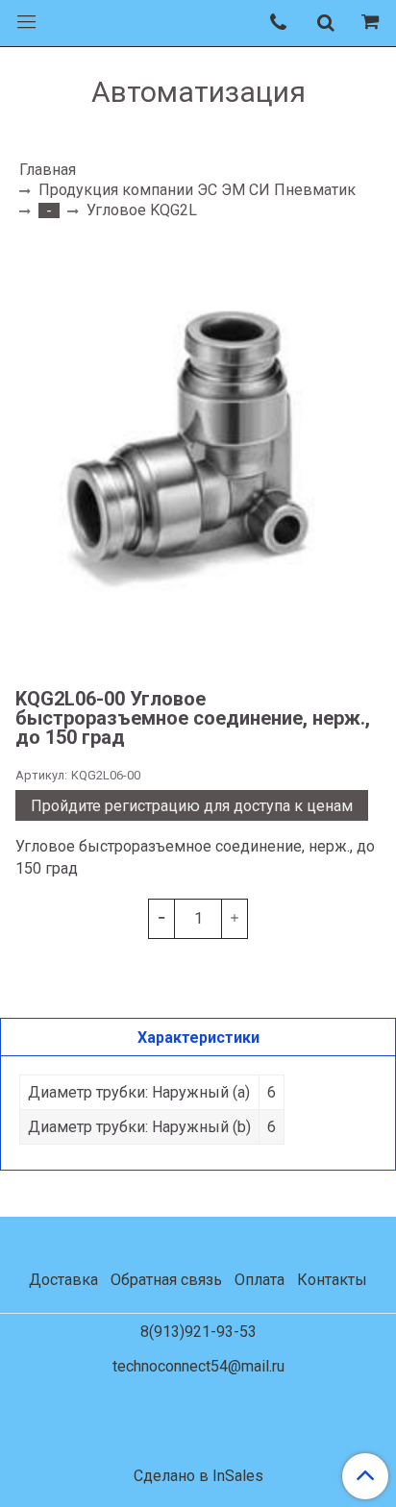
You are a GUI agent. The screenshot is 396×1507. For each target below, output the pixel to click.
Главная (47, 170)
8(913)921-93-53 (198, 1331)
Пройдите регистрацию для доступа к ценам (192, 806)
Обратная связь (166, 1280)
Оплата (260, 1280)
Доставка (63, 1280)
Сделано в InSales (198, 1476)
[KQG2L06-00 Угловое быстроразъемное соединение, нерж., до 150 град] (198, 452)
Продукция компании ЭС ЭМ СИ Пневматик (197, 190)
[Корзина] (373, 23)
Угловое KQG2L (142, 210)
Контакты (332, 1280)
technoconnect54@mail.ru (198, 1366)
